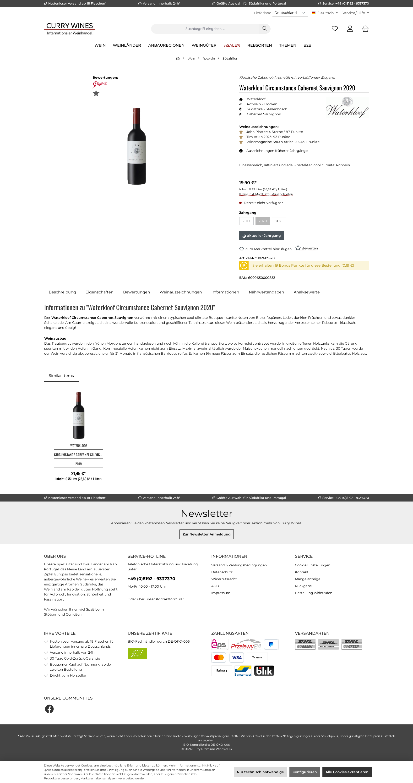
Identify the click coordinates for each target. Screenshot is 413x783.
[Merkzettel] (334, 29)
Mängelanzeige (307, 579)
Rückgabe (303, 586)
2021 (279, 221)
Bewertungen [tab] (136, 292)
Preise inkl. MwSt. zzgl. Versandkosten (266, 194)
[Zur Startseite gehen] (69, 29)
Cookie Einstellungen (312, 565)
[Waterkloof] (347, 107)
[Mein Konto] (350, 29)
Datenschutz (222, 572)
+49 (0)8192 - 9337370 (151, 578)
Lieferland (263, 13)
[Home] (178, 58)
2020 (264, 222)
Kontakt (301, 572)
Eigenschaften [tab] (100, 292)
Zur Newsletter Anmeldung (207, 534)
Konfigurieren (305, 772)
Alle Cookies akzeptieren (347, 772)
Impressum (220, 593)
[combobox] (205, 29)
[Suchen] (265, 29)
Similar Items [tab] (61, 375)
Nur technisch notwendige (260, 772)
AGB (215, 586)
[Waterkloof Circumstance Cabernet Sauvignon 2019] (78, 415)
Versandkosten (94, 736)
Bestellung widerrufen (313, 593)
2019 (248, 222)
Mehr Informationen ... (184, 765)
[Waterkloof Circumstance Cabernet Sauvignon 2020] (137, 146)
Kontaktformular (170, 599)
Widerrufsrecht (224, 579)
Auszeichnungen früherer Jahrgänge (277, 151)
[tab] (62, 292)
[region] (136, 146)
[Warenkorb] (364, 29)
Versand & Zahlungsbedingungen (239, 565)
